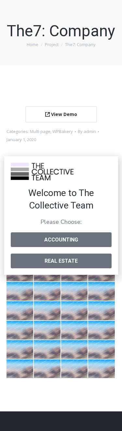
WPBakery (62, 131)
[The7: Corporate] (47, 311)
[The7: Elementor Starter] (47, 330)
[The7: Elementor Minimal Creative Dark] (101, 330)
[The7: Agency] (101, 311)
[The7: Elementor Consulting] (74, 291)
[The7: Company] (74, 311)
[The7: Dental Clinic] (47, 349)
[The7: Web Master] (74, 369)
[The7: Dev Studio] (20, 369)
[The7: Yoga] (74, 349)
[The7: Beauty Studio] (20, 349)
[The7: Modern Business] (101, 349)
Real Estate (61, 261)
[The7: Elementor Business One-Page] (20, 291)
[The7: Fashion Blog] (20, 311)
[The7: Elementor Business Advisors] (101, 291)
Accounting (61, 240)
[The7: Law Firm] (101, 369)
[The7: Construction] (47, 369)
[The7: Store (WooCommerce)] (20, 330)
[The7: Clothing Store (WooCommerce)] (47, 291)
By (87, 131)
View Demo (63, 114)
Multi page (40, 131)
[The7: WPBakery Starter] (74, 330)
